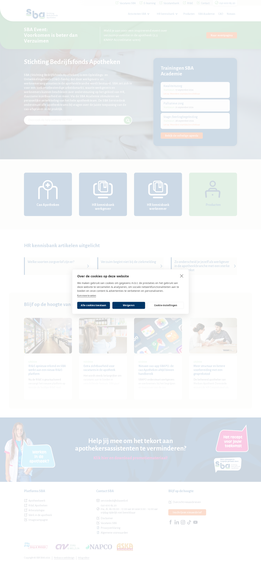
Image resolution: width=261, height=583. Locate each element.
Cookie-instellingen (165, 305)
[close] (181, 276)
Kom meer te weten (86, 295)
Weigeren (129, 305)
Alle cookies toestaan (93, 305)
